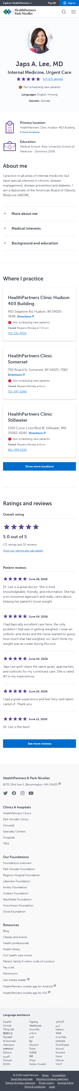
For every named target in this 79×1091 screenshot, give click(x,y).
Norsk (59, 1056)
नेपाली (58, 1033)
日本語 (33, 1052)
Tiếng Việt (8, 1029)
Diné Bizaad (62, 1044)
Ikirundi (60, 1048)
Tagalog (33, 1021)
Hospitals (9, 837)
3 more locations (30, 132)
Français (7, 1060)
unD (31, 1037)
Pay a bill (8, 967)
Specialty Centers (14, 831)
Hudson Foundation (16, 893)
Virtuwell (8, 825)
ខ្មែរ (30, 1041)
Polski (32, 1048)
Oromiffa (34, 1029)
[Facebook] (14, 794)
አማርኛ (32, 1033)
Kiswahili (60, 1052)
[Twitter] (5, 794)
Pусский (7, 1037)
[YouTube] (31, 794)
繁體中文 (8, 1033)
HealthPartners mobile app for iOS (25, 992)
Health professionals (16, 943)
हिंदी (31, 1056)
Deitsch (7, 1052)
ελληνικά (60, 1041)
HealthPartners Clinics (17, 813)
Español (7, 1021)
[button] (69, 3)
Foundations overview (17, 863)
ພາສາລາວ (8, 1048)
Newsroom (10, 973)
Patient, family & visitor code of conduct (29, 961)
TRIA (6, 843)
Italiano (60, 1029)
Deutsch (34, 1044)
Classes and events (15, 937)
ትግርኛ (59, 1064)
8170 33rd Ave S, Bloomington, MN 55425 (30, 784)
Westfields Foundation (17, 899)
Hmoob (7, 1025)
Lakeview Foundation (16, 881)
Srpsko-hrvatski (37, 1064)
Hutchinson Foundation (18, 905)
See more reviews (39, 743)
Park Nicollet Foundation (19, 869)
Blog (6, 931)
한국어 (6, 1064)
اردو (58, 1025)
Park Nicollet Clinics (16, 819)
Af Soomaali (9, 1041)
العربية (6, 1056)
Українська (35, 1025)
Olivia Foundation (14, 911)
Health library (11, 949)
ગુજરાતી (60, 1021)
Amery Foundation (15, 887)
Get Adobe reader (14, 980)
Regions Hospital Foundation (21, 875)
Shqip (32, 1060)
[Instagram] (22, 794)
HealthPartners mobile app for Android (28, 986)
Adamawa (8, 1044)
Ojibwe (60, 1060)
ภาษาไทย (61, 1037)
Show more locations (39, 466)
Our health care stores (17, 955)
